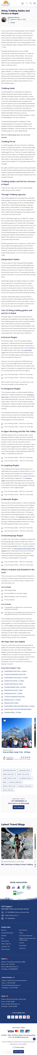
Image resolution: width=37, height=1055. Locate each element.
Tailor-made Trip (6, 944)
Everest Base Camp (8, 774)
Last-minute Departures (25, 935)
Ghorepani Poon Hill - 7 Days (13, 690)
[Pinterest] (24, 1017)
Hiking (4, 782)
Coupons (21, 943)
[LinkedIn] (20, 1017)
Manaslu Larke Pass (15, 782)
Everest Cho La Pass (23, 774)
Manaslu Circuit (23, 517)
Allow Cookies (18, 1051)
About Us (4, 930)
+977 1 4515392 (10, 964)
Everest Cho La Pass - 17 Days (14, 680)
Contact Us (22, 948)
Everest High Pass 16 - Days (13, 684)
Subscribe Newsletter (7, 933)
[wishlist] (26, 3)
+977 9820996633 (18, 801)
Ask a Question (18, 807)
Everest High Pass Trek (9, 778)
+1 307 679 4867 (10, 983)
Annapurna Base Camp (9, 770)
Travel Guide (22, 945)
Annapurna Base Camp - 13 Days (15, 687)
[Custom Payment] (18, 1031)
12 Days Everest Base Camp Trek (15, 674)
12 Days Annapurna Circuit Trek (14, 696)
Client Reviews (23, 930)
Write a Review (5, 949)
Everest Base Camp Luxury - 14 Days (16, 677)
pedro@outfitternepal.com (12, 1004)
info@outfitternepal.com (11, 915)
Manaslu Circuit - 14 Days (12, 699)
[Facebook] (8, 1017)
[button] (4, 720)
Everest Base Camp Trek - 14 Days (15, 671)
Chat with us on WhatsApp (18, 803)
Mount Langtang (8, 790)
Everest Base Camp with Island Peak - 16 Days (19, 706)
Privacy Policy (5, 941)
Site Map (3, 935)
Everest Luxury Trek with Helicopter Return (17, 709)
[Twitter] (12, 1017)
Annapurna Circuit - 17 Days (13, 693)
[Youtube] (28, 1017)
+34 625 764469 (10, 1001)
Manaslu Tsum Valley (25, 786)
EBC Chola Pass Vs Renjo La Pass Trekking (17, 864)
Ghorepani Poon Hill (26, 778)
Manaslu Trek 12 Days (11, 703)
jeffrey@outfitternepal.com (12, 985)
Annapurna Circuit (24, 770)
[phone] (22, 3)
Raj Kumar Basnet (13, 17)
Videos (21, 933)
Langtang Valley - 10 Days (12, 712)
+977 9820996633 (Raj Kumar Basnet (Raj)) (17, 912)
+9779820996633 (13, 969)
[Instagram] (16, 1017)
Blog (2, 938)
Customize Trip (5, 946)
